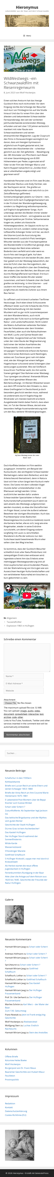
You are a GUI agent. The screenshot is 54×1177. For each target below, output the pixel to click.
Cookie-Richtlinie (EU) (15, 1115)
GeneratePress (41, 1173)
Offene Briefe (11, 1056)
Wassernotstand (13, 847)
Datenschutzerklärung (16, 1111)
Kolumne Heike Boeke (16, 1060)
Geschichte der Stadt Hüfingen (20, 824)
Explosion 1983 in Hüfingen (20, 625)
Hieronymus (27, 7)
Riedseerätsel (30, 1021)
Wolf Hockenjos (12, 1064)
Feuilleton (10, 1075)
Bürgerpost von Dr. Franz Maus (20, 1068)
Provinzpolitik (12, 1079)
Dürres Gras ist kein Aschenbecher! (22, 828)
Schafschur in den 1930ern (18, 777)
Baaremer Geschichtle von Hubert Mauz (25, 1071)
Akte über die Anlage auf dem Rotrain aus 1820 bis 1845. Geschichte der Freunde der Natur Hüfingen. (26, 879)
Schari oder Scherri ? (15, 806)
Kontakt (9, 1107)
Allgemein (12, 618)
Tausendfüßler (14, 621)
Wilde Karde (11, 843)
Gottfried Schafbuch (15, 854)
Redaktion (10, 1103)
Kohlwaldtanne (12, 781)
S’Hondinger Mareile (15, 850)
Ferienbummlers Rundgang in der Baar (24, 872)
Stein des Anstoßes (38, 1032)
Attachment (9, 699)
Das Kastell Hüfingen (15, 832)
